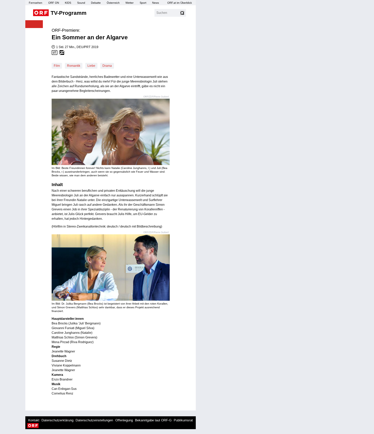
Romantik (73, 65)
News (155, 2)
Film (57, 65)
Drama (107, 65)
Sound (81, 2)
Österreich (113, 2)
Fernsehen (35, 2)
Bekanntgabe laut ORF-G (153, 420)
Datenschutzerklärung (57, 420)
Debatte (96, 2)
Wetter (129, 2)
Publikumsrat (183, 420)
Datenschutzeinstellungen (94, 420)
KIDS (68, 2)
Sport (143, 2)
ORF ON (53, 2)
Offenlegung (124, 420)
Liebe (91, 65)
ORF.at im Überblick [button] (179, 2)
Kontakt (33, 420)
